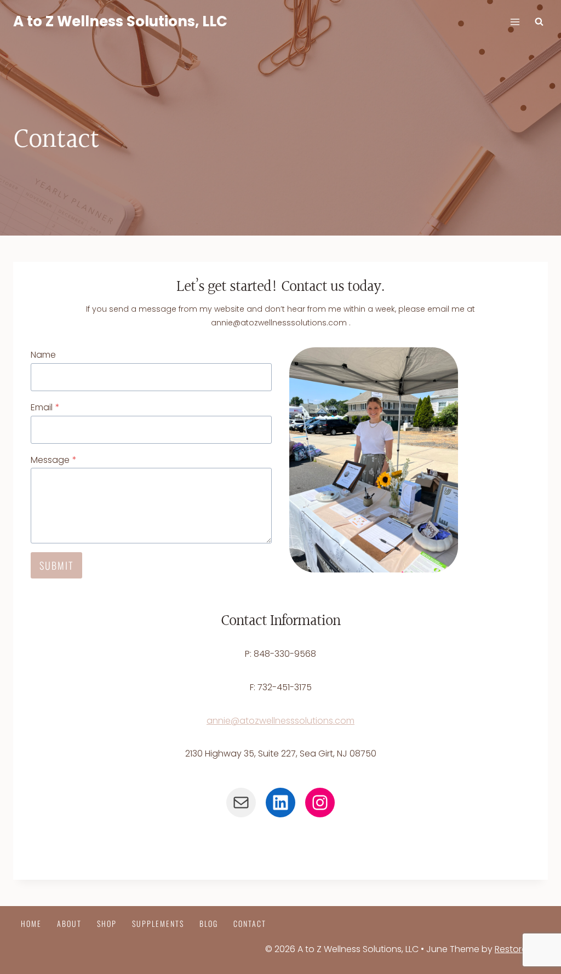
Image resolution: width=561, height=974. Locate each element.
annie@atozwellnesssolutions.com (280, 720)
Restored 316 (521, 949)
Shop (107, 923)
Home (31, 923)
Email (45, 407)
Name (43, 354)
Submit (56, 565)
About (69, 923)
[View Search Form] (539, 22)
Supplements (158, 923)
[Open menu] (515, 21)
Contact (249, 923)
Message (54, 460)
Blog (208, 923)
